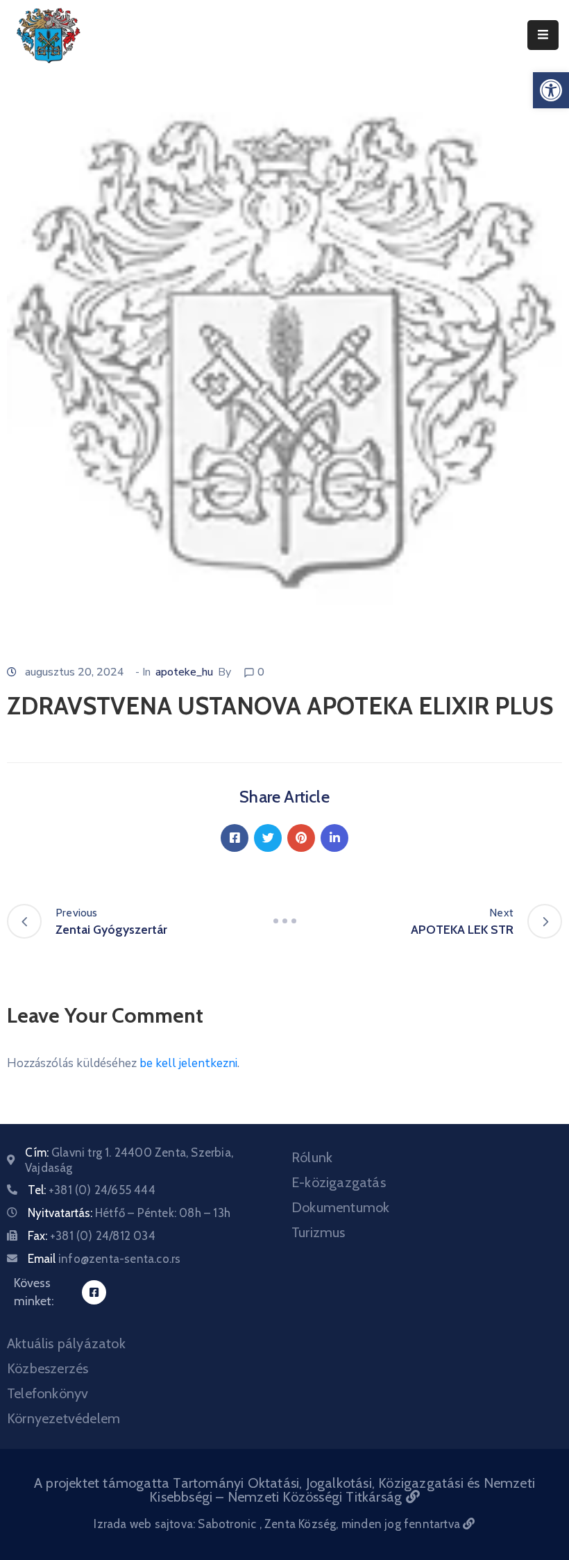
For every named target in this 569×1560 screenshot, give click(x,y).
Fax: (91, 1236)
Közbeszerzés (47, 1368)
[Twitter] (268, 838)
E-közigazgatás (338, 1182)
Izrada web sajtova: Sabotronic (176, 1524)
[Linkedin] (334, 838)
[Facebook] (234, 838)
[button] (551, 90)
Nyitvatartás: (129, 1213)
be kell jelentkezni (188, 1063)
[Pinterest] (301, 838)
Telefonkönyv (47, 1393)
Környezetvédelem (63, 1418)
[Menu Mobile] (543, 35)
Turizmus (318, 1232)
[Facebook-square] (94, 1292)
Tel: (91, 1190)
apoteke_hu (184, 672)
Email (104, 1259)
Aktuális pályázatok (66, 1343)
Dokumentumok (340, 1207)
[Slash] (284, 921)
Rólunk (311, 1157)
